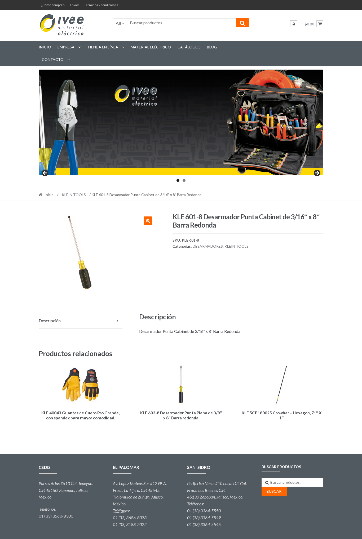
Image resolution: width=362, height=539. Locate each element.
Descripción (50, 320)
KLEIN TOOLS (74, 194)
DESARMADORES (208, 246)
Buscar (274, 491)
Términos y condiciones (101, 5)
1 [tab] (177, 180)
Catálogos (189, 47)
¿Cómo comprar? (53, 5)
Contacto (53, 59)
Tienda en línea (102, 47)
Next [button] (317, 173)
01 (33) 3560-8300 (56, 515)
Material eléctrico (151, 47)
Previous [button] (45, 173)
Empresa (66, 47)
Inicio (45, 47)
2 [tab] (184, 180)
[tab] (80, 321)
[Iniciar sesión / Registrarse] (293, 23)
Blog (212, 47)
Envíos (75, 5)
